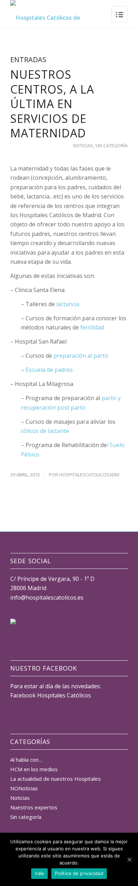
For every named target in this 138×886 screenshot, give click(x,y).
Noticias (83, 145)
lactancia (67, 304)
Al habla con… (26, 759)
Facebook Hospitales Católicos (50, 695)
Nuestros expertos (33, 807)
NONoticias (24, 788)
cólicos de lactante (45, 431)
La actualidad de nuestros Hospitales (55, 778)
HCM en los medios (34, 769)
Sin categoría (111, 145)
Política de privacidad (79, 873)
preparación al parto (80, 355)
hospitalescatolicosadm (89, 474)
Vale (39, 873)
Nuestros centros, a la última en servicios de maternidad (52, 104)
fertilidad (92, 327)
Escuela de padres (49, 370)
